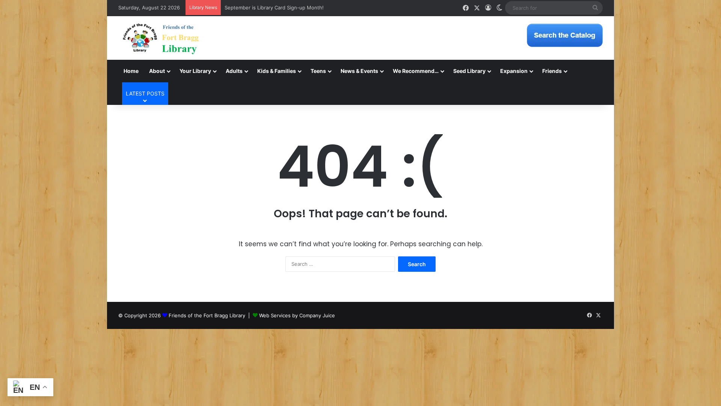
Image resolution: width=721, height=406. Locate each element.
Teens (318, 71)
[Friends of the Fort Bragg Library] (160, 38)
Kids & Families (276, 71)
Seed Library (469, 71)
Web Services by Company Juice (297, 315)
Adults (234, 71)
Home (131, 71)
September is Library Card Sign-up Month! (274, 8)
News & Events (359, 71)
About (157, 71)
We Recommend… (416, 71)
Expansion (514, 71)
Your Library (195, 71)
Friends (552, 71)
